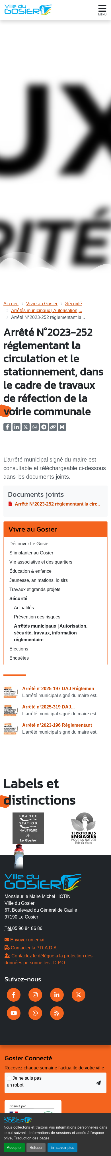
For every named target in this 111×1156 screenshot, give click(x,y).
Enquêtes (19, 658)
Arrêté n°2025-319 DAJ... (48, 706)
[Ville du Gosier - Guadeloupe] (43, 882)
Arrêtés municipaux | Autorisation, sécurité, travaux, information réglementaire (50, 633)
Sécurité (73, 303)
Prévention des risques (37, 616)
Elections (18, 648)
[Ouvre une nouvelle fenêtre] (13, 995)
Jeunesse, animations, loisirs (38, 580)
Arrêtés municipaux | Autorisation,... (46, 310)
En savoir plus (62, 1147)
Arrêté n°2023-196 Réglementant (57, 725)
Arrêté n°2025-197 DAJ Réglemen (58, 688)
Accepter (14, 1147)
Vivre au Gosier (41, 303)
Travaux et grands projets (34, 589)
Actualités (24, 607)
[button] (62, 428)
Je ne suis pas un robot (24, 1081)
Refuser (36, 1147)
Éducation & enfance (30, 571)
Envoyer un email (27, 939)
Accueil (10, 303)
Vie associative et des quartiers (40, 562)
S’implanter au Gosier (31, 552)
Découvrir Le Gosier (29, 543)
